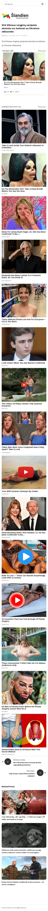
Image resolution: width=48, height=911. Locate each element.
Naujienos (5, 35)
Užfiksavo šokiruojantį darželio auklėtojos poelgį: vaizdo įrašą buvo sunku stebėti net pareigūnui (21, 851)
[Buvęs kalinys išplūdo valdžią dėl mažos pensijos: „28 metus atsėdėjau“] (24, 868)
